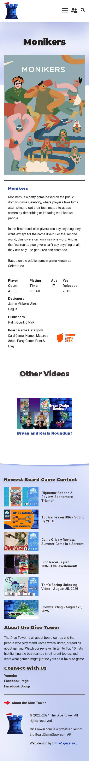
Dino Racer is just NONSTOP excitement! (59, 564)
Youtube (10, 676)
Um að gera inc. (64, 743)
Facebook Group (17, 686)
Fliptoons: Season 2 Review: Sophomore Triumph (57, 497)
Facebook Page (16, 681)
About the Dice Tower (29, 703)
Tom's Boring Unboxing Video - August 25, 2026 (59, 587)
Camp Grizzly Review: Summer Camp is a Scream (62, 542)
